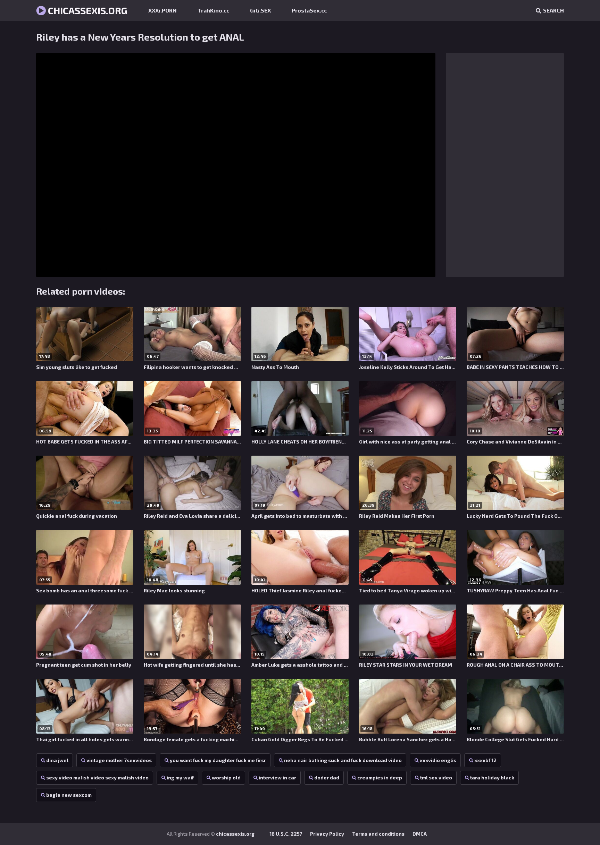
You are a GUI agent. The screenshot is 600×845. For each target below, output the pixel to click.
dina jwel (57, 760)
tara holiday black (492, 777)
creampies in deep (379, 777)
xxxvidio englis (438, 760)
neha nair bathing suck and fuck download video (343, 760)
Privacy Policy (327, 834)
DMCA (419, 834)
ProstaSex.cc (309, 10)
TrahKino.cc (213, 10)
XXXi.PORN (162, 10)
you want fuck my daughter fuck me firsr (218, 760)
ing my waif (180, 777)
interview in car (277, 777)
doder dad (326, 777)
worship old (226, 777)
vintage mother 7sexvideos (119, 760)
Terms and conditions (378, 834)
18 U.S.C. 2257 (285, 834)
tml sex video (436, 777)
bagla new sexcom (69, 795)
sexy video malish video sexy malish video (97, 777)
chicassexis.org (86, 10)
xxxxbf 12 (485, 760)
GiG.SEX (260, 10)
